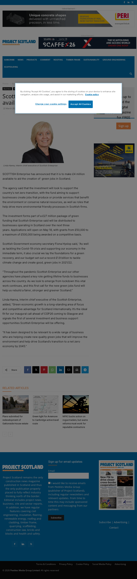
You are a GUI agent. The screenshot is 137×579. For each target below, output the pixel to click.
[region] (68, 98)
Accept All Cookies (80, 104)
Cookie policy (92, 94)
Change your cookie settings (50, 104)
